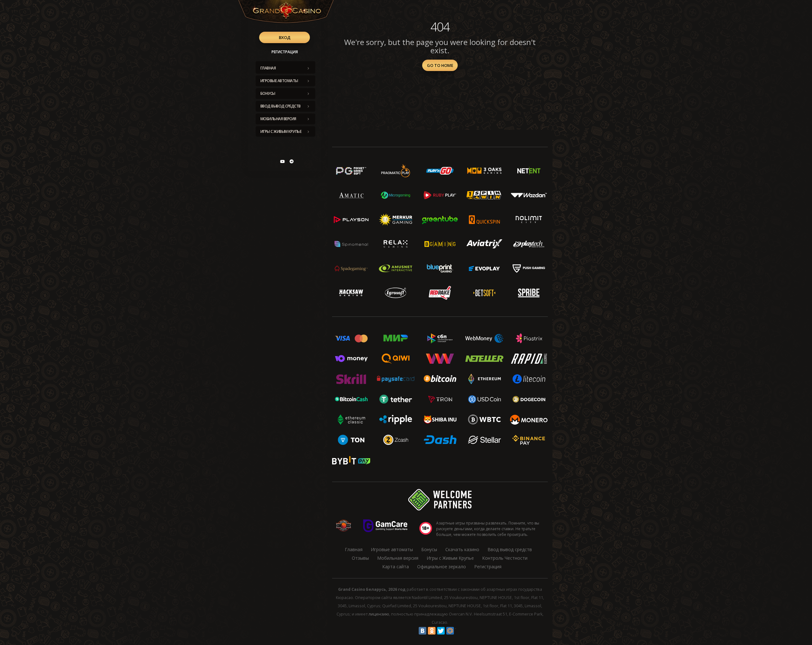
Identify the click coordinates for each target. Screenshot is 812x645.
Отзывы (360, 558)
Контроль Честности (504, 558)
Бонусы (267, 93)
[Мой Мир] (450, 631)
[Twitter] (441, 631)
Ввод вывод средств (280, 106)
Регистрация (285, 52)
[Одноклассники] (431, 631)
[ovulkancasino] (291, 161)
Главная (268, 68)
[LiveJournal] (459, 631)
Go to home (440, 65)
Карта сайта (395, 567)
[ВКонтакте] (422, 631)
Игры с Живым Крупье (281, 131)
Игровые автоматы (279, 80)
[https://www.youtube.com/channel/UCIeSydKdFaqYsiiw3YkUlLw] (282, 161)
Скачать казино (462, 549)
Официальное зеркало (441, 567)
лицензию (379, 614)
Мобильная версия (278, 118)
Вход (285, 37)
